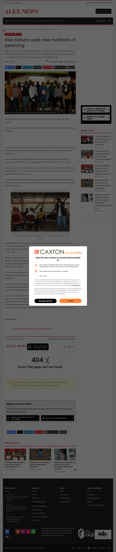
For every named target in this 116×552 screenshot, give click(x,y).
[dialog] (58, 276)
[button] (58, 276)
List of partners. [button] (76, 285)
